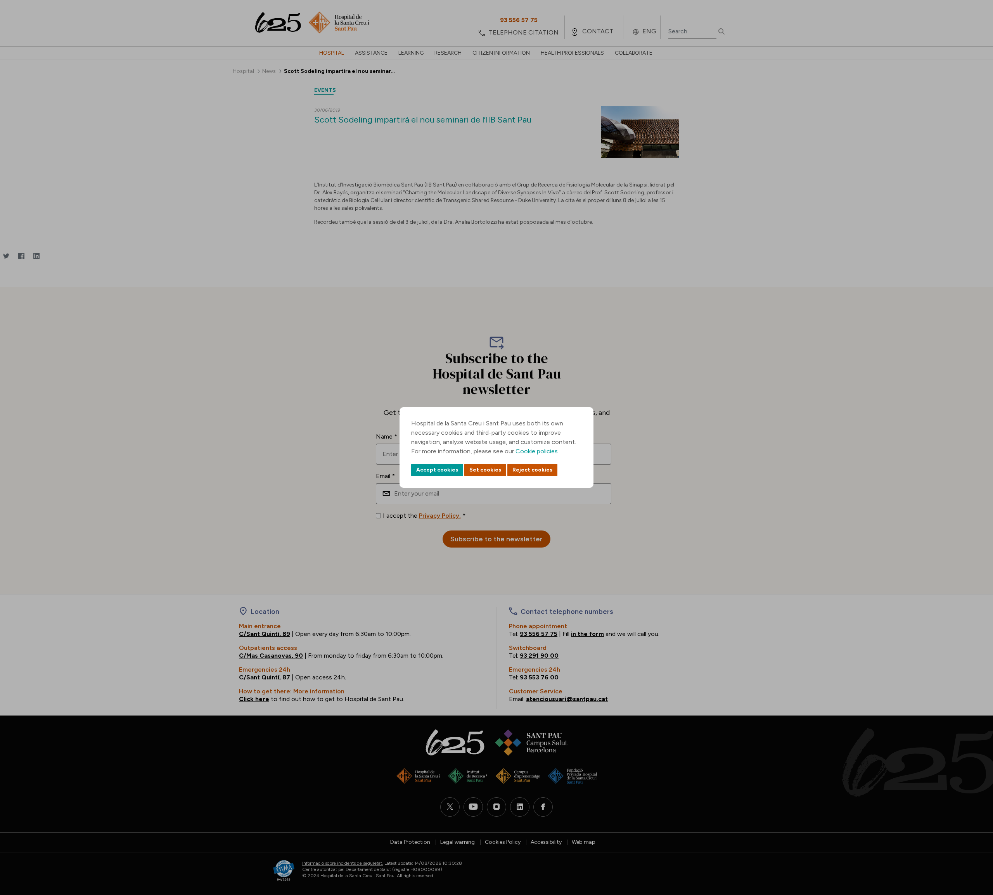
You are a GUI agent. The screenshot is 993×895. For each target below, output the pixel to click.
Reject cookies (532, 470)
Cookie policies (537, 451)
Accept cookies (437, 470)
